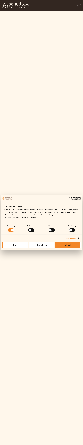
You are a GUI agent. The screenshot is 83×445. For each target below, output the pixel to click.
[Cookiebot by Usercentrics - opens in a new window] (73, 198)
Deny (15, 245)
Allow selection (41, 245)
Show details (71, 238)
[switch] (31, 230)
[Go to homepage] (15, 5)
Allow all (68, 245)
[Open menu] (79, 5)
